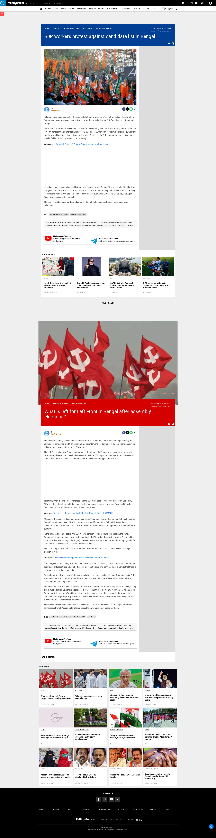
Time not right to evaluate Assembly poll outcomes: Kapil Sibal (124, 697)
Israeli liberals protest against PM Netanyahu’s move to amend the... (57, 285)
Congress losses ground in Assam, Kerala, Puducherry (122, 736)
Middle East (81, 9)
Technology (125, 9)
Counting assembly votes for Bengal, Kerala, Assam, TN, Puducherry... (158, 776)
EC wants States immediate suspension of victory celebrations (87, 736)
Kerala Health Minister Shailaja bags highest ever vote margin (55, 736)
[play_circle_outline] (58, 266)
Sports (101, 9)
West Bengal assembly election (59, 214)
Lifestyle (136, 9)
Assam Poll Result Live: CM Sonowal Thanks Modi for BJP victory (158, 736)
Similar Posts (45, 667)
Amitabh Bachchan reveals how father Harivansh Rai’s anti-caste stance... (91, 285)
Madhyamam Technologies (104, 829)
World (63, 9)
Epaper (32, 3)
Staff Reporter (57, 434)
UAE (111, 278)
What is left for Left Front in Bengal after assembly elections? (83, 144)
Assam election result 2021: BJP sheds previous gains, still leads (55, 776)
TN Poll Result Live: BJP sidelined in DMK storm (86, 776)
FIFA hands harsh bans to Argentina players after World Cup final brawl (156, 285)
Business (92, 9)
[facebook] (124, 109)
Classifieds (47, 3)
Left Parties (64, 617)
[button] (3, 3)
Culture (152, 810)
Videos (46, 278)
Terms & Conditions (126, 819)
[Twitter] (127, 109)
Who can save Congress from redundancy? (88, 697)
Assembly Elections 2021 (78, 214)
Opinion (71, 9)
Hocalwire (124, 829)
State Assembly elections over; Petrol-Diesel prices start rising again (159, 697)
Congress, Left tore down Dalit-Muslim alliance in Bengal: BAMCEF (78, 513)
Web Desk (55, 110)
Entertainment (112, 9)
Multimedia (147, 9)
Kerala (43, 729)
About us (94, 819)
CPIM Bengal (91, 617)
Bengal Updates (54, 617)
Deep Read (78, 690)
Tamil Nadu (79, 769)
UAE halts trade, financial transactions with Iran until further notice (122, 285)
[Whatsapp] (131, 109)
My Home (48, 9)
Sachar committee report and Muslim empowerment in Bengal (76, 557)
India (56, 9)
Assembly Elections (82, 729)
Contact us (103, 819)
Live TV (39, 3)
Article (43, 690)
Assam (147, 729)
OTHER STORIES (48, 254)
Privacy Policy (113, 819)
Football (146, 278)
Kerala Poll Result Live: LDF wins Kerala (125, 776)
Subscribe (57, 3)
